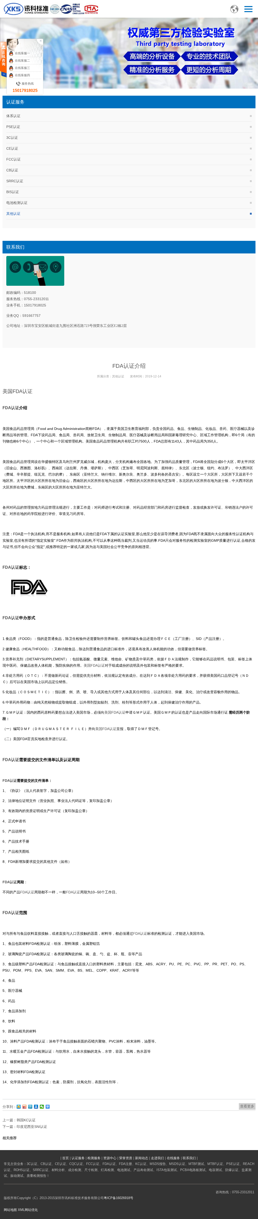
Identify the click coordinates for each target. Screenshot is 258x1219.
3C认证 (12, 138)
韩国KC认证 (26, 1120)
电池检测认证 (16, 203)
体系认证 (13, 116)
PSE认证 (13, 127)
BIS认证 (12, 192)
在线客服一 (22, 53)
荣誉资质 (125, 1158)
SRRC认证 (14, 181)
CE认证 (12, 148)
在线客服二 (22, 60)
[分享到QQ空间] (19, 1107)
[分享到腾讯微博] (30, 1107)
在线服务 (173, 1158)
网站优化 (31, 1210)
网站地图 (10, 1210)
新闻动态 (141, 1158)
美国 (8, 391)
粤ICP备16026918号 (118, 1198)
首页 (65, 1158)
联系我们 (189, 1158)
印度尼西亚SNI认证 (32, 1127)
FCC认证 (13, 159)
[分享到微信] (42, 1107)
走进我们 (157, 1158)
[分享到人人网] (36, 1107)
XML (21, 1210)
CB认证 (12, 170)
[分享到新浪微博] (24, 1107)
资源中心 (109, 1158)
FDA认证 (23, 391)
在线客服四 (22, 75)
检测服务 (94, 1158)
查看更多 (247, 1106)
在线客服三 (22, 68)
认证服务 (78, 1158)
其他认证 (13, 214)
